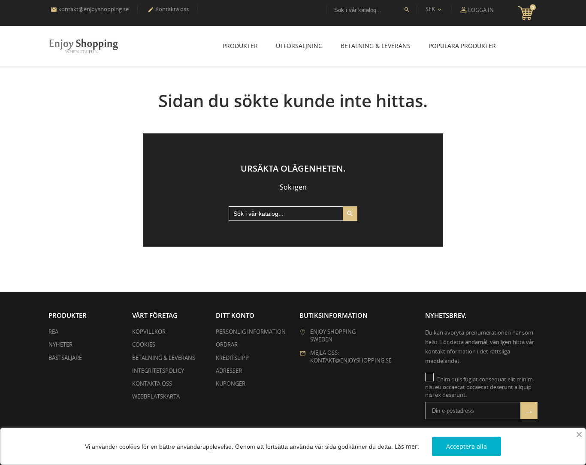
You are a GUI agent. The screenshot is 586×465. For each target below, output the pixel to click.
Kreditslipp (232, 358)
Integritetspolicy (158, 370)
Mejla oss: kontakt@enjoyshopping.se (351, 356)
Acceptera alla (466, 446)
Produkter (240, 46)
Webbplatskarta (156, 396)
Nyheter (60, 344)
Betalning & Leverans (376, 46)
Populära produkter (462, 46)
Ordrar (227, 344)
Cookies (143, 344)
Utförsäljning (299, 46)
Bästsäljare (65, 358)
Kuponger (230, 383)
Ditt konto (235, 315)
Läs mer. (407, 446)
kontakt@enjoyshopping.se (90, 9)
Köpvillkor (149, 331)
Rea (53, 331)
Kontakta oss (168, 9)
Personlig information (251, 331)
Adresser (229, 370)
